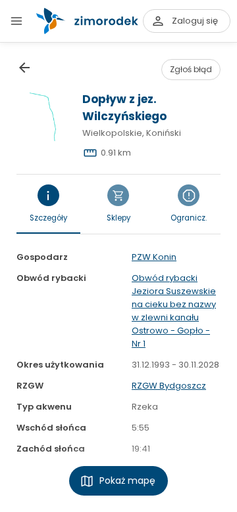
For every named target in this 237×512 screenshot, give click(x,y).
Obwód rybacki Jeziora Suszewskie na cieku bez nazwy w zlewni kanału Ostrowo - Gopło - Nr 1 (174, 311)
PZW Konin (154, 257)
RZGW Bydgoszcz (169, 385)
